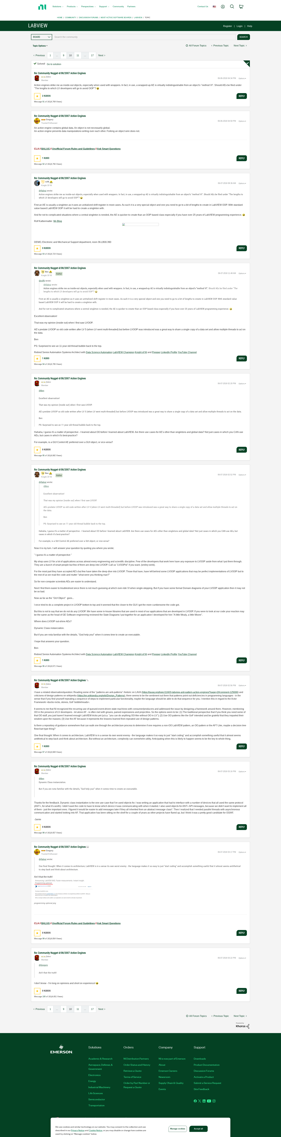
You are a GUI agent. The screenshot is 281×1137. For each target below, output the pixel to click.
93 (43, 254)
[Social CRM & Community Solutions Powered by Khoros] (242, 1025)
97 (43, 752)
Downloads (200, 1058)
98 (43, 833)
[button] (37, 96)
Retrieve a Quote (133, 1070)
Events (162, 1089)
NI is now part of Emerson (172, 1058)
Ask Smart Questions (109, 149)
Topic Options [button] (39, 45)
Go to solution (54, 64)
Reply (242, 96)
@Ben (41, 390)
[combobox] (144, 37)
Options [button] (242, 78)
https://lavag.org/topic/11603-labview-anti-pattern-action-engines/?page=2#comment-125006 (190, 692)
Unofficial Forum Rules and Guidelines (73, 149)
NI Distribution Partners (136, 1058)
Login (240, 26)
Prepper (156, 352)
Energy (92, 1081)
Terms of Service (132, 1076)
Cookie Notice (95, 1130)
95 (43, 455)
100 (44, 996)
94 (43, 364)
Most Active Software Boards (116, 17)
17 (92, 55)
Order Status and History (137, 1064)
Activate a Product (204, 1076)
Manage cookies (177, 1129)
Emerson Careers (168, 1070)
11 (78, 55)
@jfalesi (42, 190)
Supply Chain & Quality (171, 1082)
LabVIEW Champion (123, 352)
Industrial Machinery (99, 1087)
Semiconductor (96, 1099)
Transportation (96, 1105)
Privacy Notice (77, 1130)
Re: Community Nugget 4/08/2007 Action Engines (60, 73)
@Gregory (43, 965)
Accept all (198, 1129)
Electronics (94, 1075)
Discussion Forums (88, 17)
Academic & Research (100, 1058)
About (162, 1064)
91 (43, 102)
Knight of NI (141, 352)
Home (59, 17)
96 (43, 666)
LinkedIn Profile (169, 352)
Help (249, 26)
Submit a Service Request (207, 1082)
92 (43, 164)
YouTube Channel (187, 352)
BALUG (45, 149)
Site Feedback (201, 1089)
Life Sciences (95, 1093)
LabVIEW (138, 17)
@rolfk (42, 280)
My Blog (57, 221)
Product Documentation (207, 1064)
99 (43, 938)
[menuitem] (58, 7)
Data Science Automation (99, 352)
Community (70, 17)
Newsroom (164, 1076)
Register (227, 26)
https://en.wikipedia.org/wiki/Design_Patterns (101, 695)
